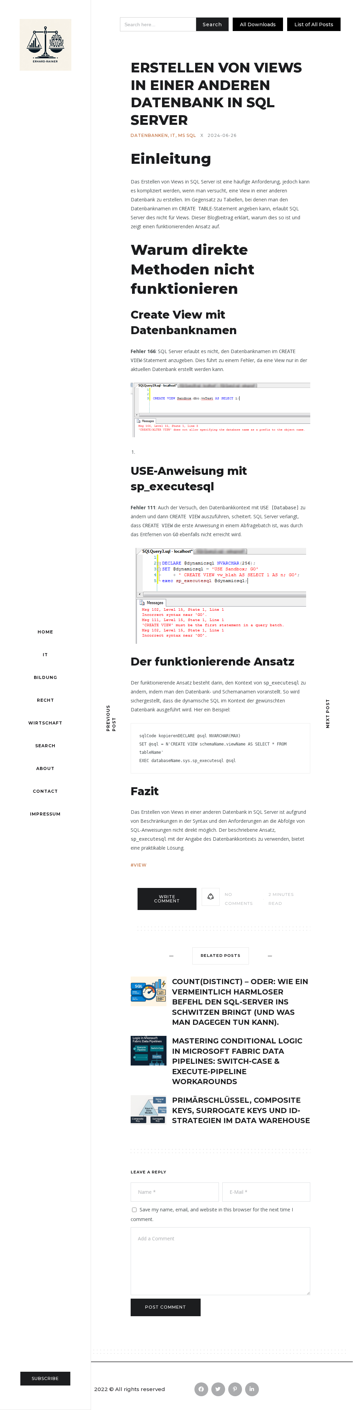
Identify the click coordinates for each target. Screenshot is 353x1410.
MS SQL (187, 135)
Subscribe (45, 1378)
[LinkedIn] (252, 1389)
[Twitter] (218, 1389)
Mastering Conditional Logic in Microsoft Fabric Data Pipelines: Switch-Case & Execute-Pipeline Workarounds (237, 1061)
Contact (45, 791)
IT (45, 654)
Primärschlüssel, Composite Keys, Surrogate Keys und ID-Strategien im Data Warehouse (241, 1110)
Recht (45, 700)
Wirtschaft (45, 723)
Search (45, 745)
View (140, 865)
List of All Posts (313, 24)
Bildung (45, 677)
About (45, 768)
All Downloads (258, 24)
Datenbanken (149, 135)
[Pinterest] (235, 1389)
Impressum (45, 814)
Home (45, 631)
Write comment (167, 898)
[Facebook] (201, 1389)
